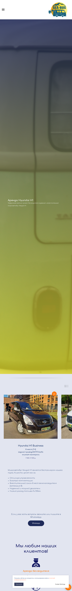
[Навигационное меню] (3, 10)
